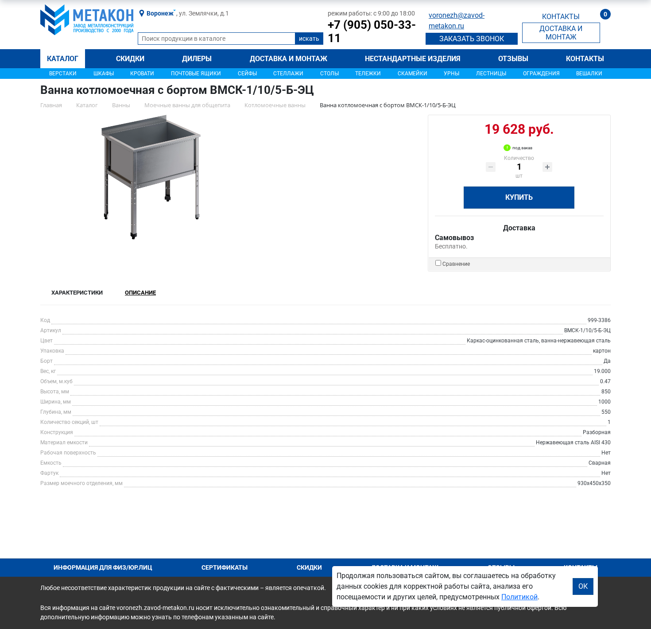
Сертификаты (225, 567)
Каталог (62, 58)
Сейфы (247, 73)
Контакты (585, 58)
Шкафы (103, 73)
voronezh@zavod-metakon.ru (456, 20)
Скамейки (412, 73)
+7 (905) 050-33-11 (372, 31)
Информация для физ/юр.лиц (103, 567)
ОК (583, 586)
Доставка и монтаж (288, 58)
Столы (329, 73)
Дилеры (197, 58)
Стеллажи (288, 73)
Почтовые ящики (196, 73)
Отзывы (513, 58)
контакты (561, 16)
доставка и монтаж (560, 32)
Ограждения (541, 73)
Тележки (368, 73)
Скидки (130, 58)
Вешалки (589, 73)
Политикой (519, 597)
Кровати (142, 73)
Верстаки (63, 73)
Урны (451, 73)
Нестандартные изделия (413, 58)
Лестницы (491, 73)
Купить (519, 197)
